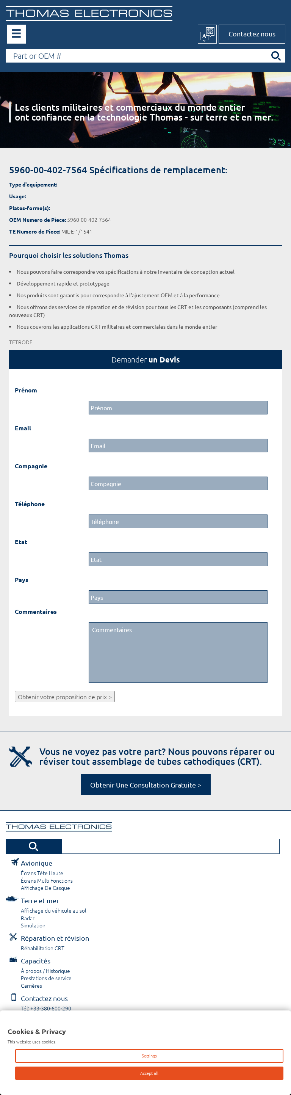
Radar (27, 918)
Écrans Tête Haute (42, 873)
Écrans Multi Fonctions (47, 880)
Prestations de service (46, 978)
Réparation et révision (55, 938)
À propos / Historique (45, 970)
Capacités (35, 961)
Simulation (33, 925)
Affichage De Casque (45, 887)
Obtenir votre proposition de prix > (65, 696)
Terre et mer (40, 900)
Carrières (31, 985)
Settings (149, 1056)
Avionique (36, 863)
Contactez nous (251, 34)
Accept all (149, 1073)
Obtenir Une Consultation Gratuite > (145, 785)
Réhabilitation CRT (42, 948)
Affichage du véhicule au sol (53, 910)
